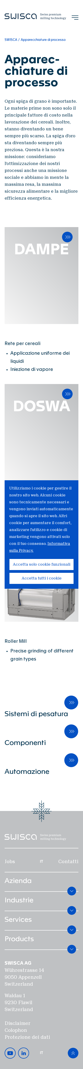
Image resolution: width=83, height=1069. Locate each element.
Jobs (10, 862)
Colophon (16, 1030)
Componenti (25, 742)
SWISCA (11, 40)
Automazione (27, 771)
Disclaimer (17, 1023)
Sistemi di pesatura (36, 714)
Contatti (68, 862)
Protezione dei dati (27, 1037)
